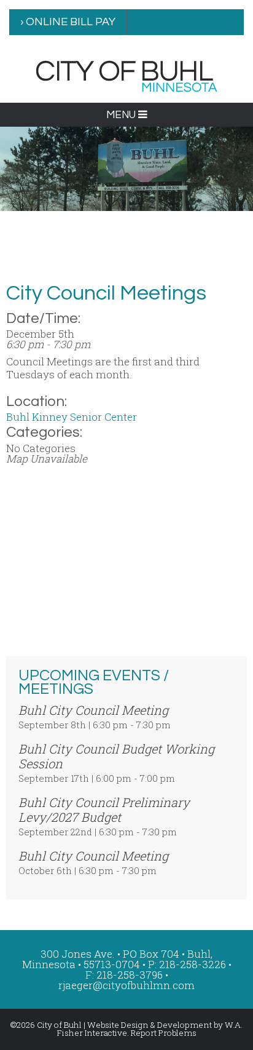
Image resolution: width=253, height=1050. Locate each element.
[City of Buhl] (126, 75)
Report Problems (164, 1032)
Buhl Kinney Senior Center (71, 417)
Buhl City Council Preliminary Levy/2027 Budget (104, 809)
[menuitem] (68, 22)
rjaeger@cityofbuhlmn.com (126, 985)
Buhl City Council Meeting (93, 710)
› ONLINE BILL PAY (67, 22)
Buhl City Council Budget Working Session (116, 756)
